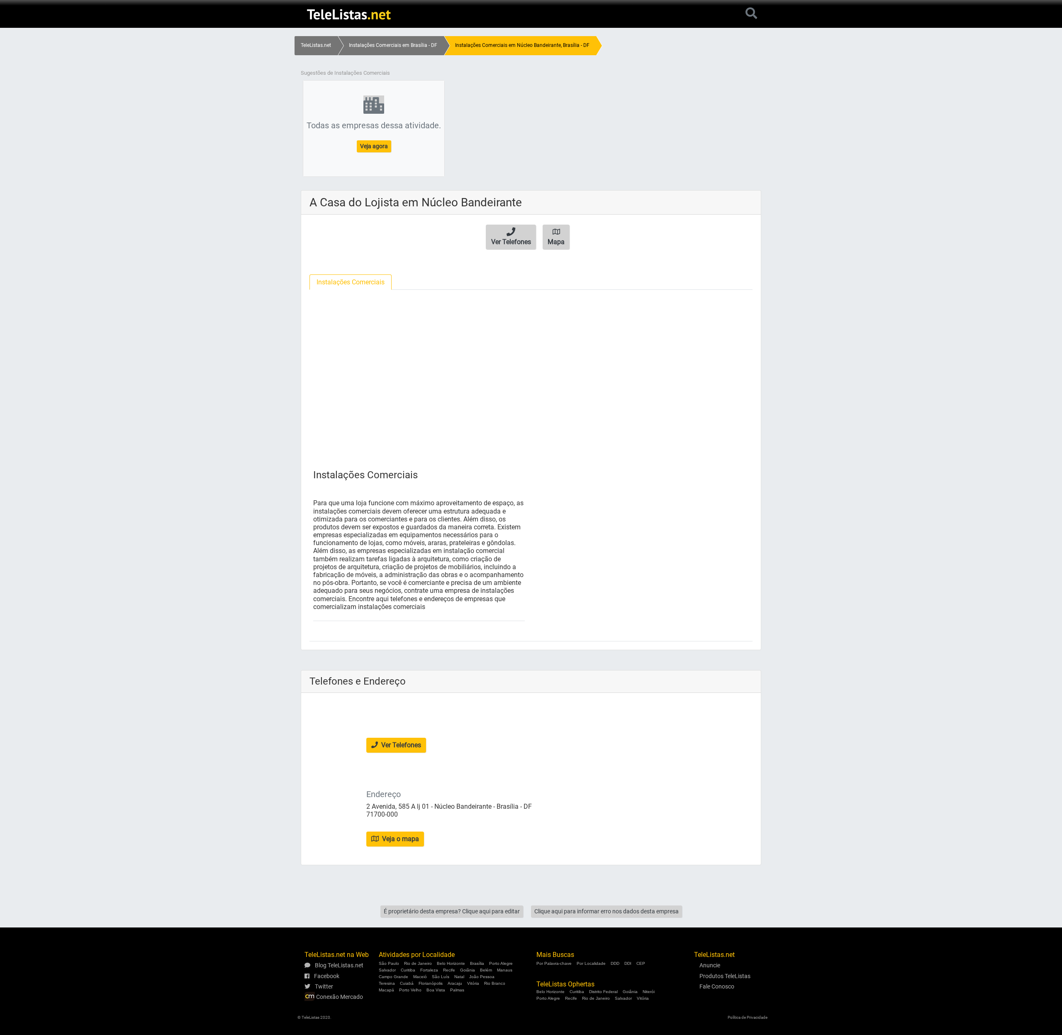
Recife (449, 970)
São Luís (440, 976)
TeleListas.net (316, 45)
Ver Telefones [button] (400, 745)
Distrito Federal (603, 991)
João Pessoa (481, 976)
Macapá (386, 990)
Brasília (477, 963)
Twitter (323, 986)
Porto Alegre (501, 963)
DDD (615, 963)
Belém (486, 970)
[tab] (350, 282)
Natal (459, 976)
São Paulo (389, 963)
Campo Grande (393, 976)
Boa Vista (435, 990)
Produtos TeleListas (724, 976)
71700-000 (382, 814)
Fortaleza (429, 970)
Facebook (326, 976)
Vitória (473, 983)
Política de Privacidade (747, 1017)
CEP (640, 963)
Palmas (457, 990)
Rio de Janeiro (418, 963)
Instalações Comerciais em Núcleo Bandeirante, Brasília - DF (522, 45)
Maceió (420, 976)
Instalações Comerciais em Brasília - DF (393, 45)
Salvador (387, 970)
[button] (511, 237)
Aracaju (455, 983)
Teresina (387, 983)
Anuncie (709, 965)
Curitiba (408, 970)
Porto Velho (410, 990)
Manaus (504, 970)
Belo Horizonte (451, 963)
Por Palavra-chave (554, 963)
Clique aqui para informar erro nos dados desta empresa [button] (606, 911)
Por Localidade (591, 963)
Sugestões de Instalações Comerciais (345, 73)
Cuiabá (407, 983)
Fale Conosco (716, 986)
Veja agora (374, 146)
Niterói (649, 991)
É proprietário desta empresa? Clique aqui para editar (452, 911)
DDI (627, 963)
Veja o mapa (399, 839)
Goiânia (467, 970)
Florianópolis (431, 983)
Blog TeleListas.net (338, 965)
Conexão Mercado (339, 996)
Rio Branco (494, 983)
